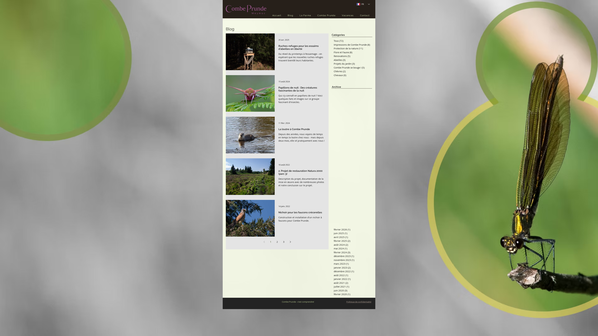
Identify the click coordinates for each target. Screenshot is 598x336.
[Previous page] (264, 242)
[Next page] (290, 242)
